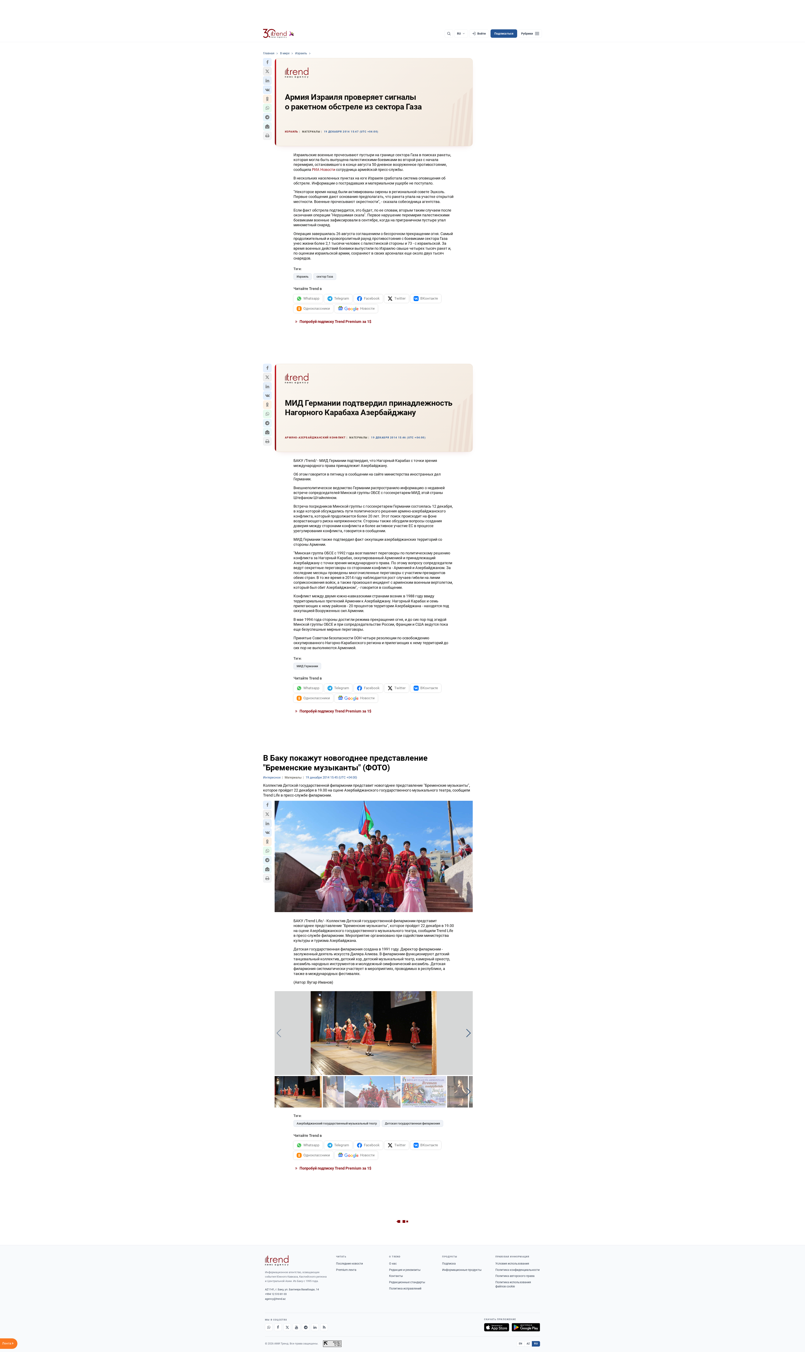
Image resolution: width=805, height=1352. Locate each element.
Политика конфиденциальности (517, 1269)
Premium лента (346, 1269)
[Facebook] (278, 1327)
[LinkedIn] (315, 1327)
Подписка (449, 1263)
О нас (393, 1263)
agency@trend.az (275, 1298)
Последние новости (349, 1263)
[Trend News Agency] (276, 1260)
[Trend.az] (278, 33)
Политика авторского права (515, 1276)
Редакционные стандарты (407, 1282)
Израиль (303, 276)
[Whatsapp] (269, 1327)
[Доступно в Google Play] (526, 1327)
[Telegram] (305, 1327)
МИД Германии (307, 666)
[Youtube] (296, 1327)
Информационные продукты (462, 1269)
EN (520, 1343)
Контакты (396, 1276)
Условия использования (512, 1263)
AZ (528, 1343)
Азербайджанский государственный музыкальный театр (337, 1123)
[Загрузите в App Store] (496, 1327)
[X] (287, 1327)
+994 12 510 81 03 (276, 1294)
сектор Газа (325, 276)
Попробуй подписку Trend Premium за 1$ (335, 321)
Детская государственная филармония (412, 1123)
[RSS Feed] (324, 1327)
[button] (267, 62)
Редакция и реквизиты (405, 1269)
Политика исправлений (405, 1288)
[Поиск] (449, 33)
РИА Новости (323, 169)
